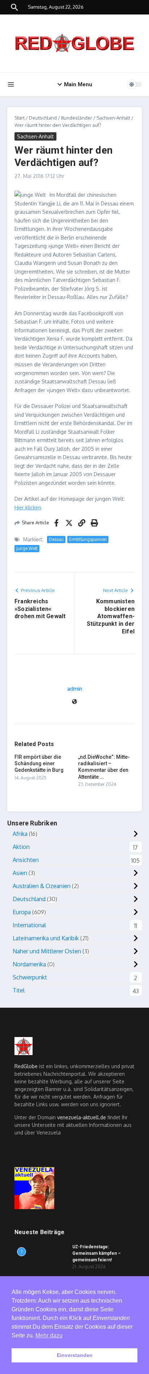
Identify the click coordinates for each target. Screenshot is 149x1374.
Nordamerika (29, 964)
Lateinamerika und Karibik (46, 938)
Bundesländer (76, 118)
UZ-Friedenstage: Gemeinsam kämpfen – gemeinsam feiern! (96, 1253)
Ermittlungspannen (88, 539)
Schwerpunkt (30, 977)
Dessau (56, 539)
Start (19, 118)
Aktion (21, 846)
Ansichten (26, 859)
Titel (19, 990)
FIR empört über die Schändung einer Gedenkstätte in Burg (39, 763)
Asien (20, 873)
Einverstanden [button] (75, 1355)
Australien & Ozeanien (42, 886)
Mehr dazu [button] (49, 1335)
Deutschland (43, 118)
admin (74, 688)
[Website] (74, 702)
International (29, 925)
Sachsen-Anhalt (113, 118)
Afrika (20, 833)
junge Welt (27, 548)
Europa (22, 912)
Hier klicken (27, 507)
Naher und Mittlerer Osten (47, 951)
